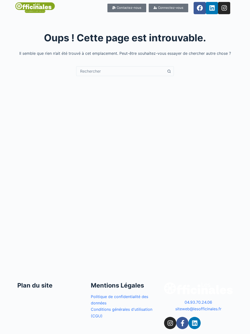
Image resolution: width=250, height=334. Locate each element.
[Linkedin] (212, 8)
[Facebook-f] (182, 323)
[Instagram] (224, 8)
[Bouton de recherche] (169, 71)
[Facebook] (200, 8)
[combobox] (120, 71)
